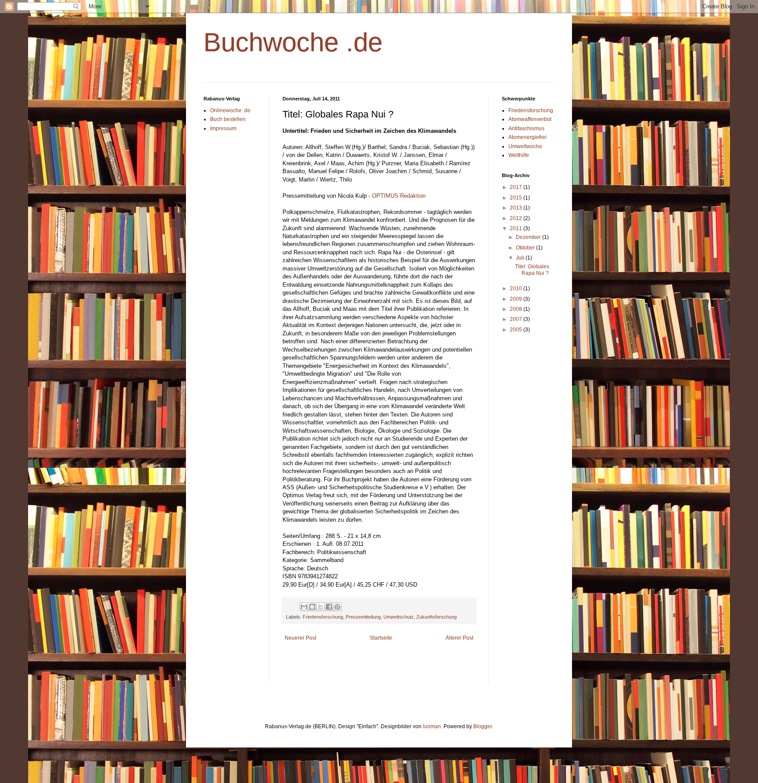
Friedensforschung (323, 616)
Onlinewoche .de (230, 110)
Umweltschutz (398, 616)
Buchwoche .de (293, 42)
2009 (516, 299)
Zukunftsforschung (436, 616)
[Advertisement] (385, 668)
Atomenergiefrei (527, 137)
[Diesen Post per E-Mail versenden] (304, 606)
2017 (516, 187)
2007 (516, 319)
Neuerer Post (300, 638)
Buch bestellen (228, 119)
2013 (516, 208)
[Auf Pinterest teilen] (337, 606)
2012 (516, 218)
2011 (516, 228)
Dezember (529, 237)
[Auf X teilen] (320, 606)
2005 (516, 330)
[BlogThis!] (312, 606)
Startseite (381, 638)
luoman (432, 726)
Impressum (223, 128)
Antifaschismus (526, 128)
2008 (516, 309)
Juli (521, 258)
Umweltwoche (525, 146)
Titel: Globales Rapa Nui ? (532, 269)
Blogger (482, 726)
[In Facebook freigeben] (329, 606)
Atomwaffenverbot (529, 119)
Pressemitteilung (363, 616)
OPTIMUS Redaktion (398, 195)
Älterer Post (459, 638)
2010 (516, 288)
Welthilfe (518, 155)
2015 (516, 198)
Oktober (526, 248)
